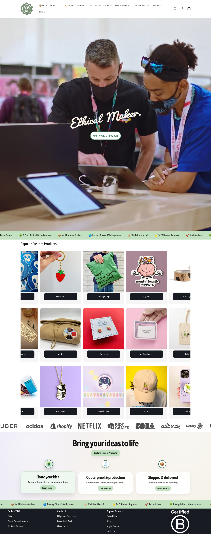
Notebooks (189, 354)
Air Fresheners (104, 354)
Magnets (76, 296)
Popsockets (119, 411)
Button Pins (162, 296)
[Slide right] (184, 277)
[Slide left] (26, 277)
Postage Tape (119, 296)
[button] (50, 5)
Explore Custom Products (105, 452)
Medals (162, 411)
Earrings (61, 354)
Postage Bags (33, 296)
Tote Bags (146, 354)
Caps (76, 411)
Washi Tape (33, 411)
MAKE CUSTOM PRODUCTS (105, 135)
